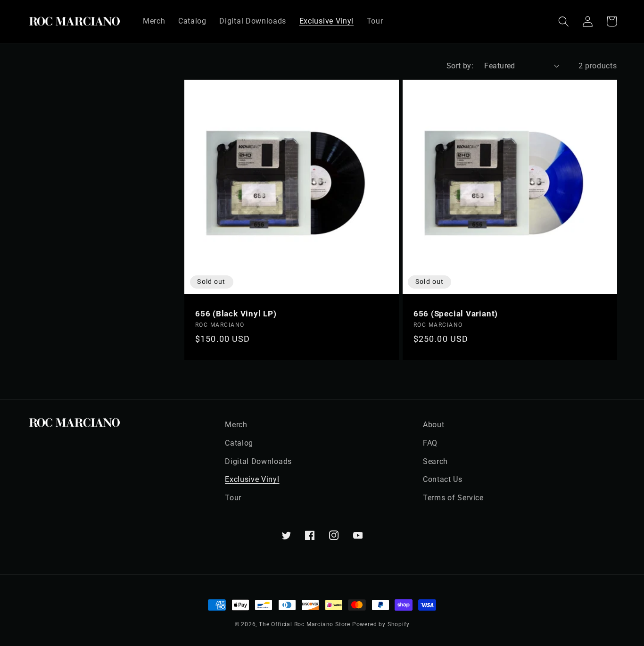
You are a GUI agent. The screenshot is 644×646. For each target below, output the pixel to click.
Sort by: (460, 65)
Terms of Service (453, 497)
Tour (233, 497)
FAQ (430, 443)
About (433, 424)
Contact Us (442, 479)
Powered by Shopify (381, 624)
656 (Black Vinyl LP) (236, 313)
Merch (236, 424)
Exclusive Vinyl (252, 479)
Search (435, 461)
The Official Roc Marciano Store (304, 624)
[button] (564, 21)
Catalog (239, 443)
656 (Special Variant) (455, 313)
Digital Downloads (258, 461)
